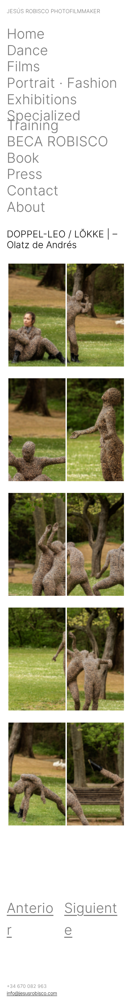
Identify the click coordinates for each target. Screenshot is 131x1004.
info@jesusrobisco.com (32, 993)
